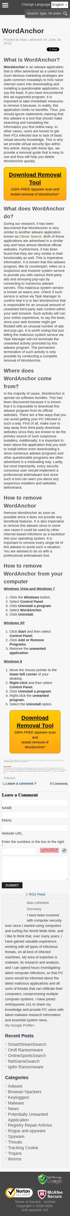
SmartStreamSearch (27, 1044)
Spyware (16, 1136)
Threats (15, 1142)
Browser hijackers (24, 1091)
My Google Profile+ (20, 1025)
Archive (49, 1202)
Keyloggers (18, 1097)
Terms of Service (28, 1202)
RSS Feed (37, 894)
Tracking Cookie (23, 1147)
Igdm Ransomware (25, 1066)
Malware (16, 1103)
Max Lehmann (31, 40)
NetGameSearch (23, 1061)
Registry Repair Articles (30, 1125)
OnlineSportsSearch (27, 1055)
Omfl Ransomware (25, 1050)
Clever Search (30, 236)
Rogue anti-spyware (27, 1130)
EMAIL (7, 820)
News (13, 1108)
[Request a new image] (64, 850)
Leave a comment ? (21, 783)
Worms (14, 1159)
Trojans (15, 1153)
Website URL (12, 833)
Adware (10, 778)
